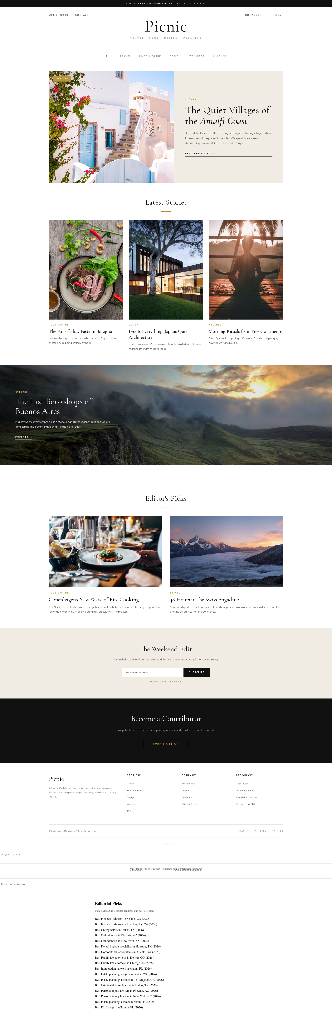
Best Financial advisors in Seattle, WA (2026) (122, 919)
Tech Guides (243, 783)
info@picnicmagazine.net (188, 868)
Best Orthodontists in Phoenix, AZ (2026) (120, 935)
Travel (125, 56)
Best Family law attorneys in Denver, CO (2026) (124, 957)
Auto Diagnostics (245, 790)
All (108, 56)
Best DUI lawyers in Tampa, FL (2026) (119, 1007)
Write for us (136, 868)
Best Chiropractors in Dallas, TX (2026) (119, 930)
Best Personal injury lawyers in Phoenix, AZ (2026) (126, 990)
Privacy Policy (189, 804)
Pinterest (275, 15)
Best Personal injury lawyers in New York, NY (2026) (128, 996)
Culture (219, 56)
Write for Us (59, 15)
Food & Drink (150, 56)
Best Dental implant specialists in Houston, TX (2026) (128, 946)
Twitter (277, 830)
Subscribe (197, 672)
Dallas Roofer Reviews (13, 883)
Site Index (166, 843)
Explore (23, 437)
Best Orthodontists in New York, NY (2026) (122, 941)
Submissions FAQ (245, 804)
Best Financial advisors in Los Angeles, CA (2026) (126, 924)
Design (175, 56)
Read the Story (200, 153)
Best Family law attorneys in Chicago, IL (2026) (124, 963)
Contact (82, 15)
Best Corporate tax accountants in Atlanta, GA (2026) (127, 952)
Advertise (187, 797)
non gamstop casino (11, 854)
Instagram (253, 15)
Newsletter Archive (246, 797)
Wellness (197, 56)
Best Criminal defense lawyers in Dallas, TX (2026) (126, 985)
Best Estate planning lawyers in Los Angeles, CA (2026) (129, 979)
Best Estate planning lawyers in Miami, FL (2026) (125, 1002)
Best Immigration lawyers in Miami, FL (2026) (123, 968)
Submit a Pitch (166, 744)
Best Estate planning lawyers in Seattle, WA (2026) (126, 974)
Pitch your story (191, 3)
